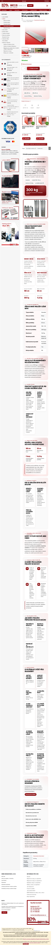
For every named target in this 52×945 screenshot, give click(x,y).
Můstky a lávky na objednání (33, 884)
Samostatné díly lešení (9, 26)
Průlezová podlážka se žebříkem (33, 809)
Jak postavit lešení (31, 890)
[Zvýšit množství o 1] (26, 67)
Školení (24, 1)
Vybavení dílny (5, 38)
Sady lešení (4, 29)
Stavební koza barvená (31, 815)
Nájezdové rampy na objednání (34, 878)
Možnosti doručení (27, 64)
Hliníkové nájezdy (6, 42)
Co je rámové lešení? (6, 909)
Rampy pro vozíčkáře (8, 52)
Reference (4, 882)
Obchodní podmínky (6, 884)
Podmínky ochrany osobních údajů (9, 888)
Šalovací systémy (6, 35)
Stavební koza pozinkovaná (32, 812)
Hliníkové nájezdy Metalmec (10, 46)
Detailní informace (26, 101)
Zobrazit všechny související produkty (35, 144)
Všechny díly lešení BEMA (32, 822)
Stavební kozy (7, 27)
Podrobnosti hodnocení (39, 20)
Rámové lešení (7, 20)
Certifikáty (4, 880)
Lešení (3, 18)
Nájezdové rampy (8, 51)
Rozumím (25, 943)
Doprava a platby (31, 888)
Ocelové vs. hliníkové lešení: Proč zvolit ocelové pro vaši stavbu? (13, 904)
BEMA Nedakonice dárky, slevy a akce (35, 892)
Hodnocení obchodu (31, 894)
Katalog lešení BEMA (31, 794)
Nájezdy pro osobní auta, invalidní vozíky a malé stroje (11, 48)
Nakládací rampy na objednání (33, 882)
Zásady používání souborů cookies (9, 886)
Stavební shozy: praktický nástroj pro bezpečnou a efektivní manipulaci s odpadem (13, 907)
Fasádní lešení (7, 22)
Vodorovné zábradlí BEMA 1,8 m (33, 819)
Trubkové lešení (6, 33)
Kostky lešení (5, 31)
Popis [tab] (23, 148)
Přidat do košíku (34, 68)
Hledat (30, 5)
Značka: (27, 21)
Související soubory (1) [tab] (31, 148)
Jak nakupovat (30, 886)
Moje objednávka (31, 896)
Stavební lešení (7, 24)
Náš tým (3, 876)
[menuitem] (4, 10)
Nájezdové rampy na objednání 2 (34, 880)
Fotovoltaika (5, 40)
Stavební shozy (5, 37)
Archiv (4, 912)
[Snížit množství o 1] (26, 69)
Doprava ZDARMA (6, 149)
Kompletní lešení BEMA (31, 825)
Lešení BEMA (5, 16)
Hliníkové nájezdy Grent (9, 44)
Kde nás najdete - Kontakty (7, 878)
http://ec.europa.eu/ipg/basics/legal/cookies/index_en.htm (36, 939)
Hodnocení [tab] (40, 148)
